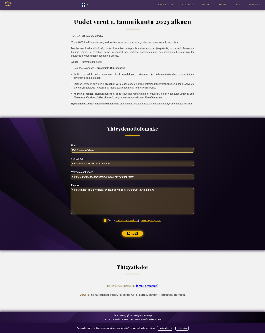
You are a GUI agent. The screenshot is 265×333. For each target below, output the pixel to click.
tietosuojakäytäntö (151, 220)
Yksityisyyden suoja (143, 315)
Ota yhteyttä (255, 5)
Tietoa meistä (187, 5)
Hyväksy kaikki (165, 328)
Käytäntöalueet (165, 5)
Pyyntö (75, 185)
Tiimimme (206, 5)
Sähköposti (77, 159)
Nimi (73, 145)
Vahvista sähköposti (82, 172)
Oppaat (237, 5)
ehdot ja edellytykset (127, 220)
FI (87, 4)
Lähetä (132, 233)
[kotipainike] (8, 4)
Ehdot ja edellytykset (122, 315)
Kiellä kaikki (182, 328)
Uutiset (222, 5)
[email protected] (147, 286)
